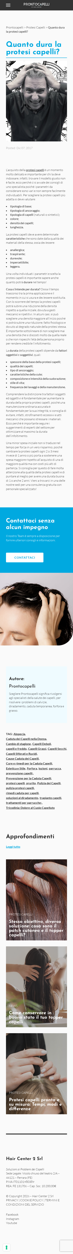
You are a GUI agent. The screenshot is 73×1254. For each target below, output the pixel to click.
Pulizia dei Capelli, (49, 783)
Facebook (12, 1214)
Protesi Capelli (35, 27)
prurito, (31, 783)
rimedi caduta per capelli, (22, 793)
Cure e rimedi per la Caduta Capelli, (29, 763)
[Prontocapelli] (36, 5)
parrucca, (55, 768)
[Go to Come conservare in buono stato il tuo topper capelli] (36, 986)
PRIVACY (12, 1200)
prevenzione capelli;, (20, 773)
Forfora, (32, 768)
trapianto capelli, (51, 798)
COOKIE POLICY (31, 1200)
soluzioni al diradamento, (22, 798)
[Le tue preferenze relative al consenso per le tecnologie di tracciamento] (6, 1247)
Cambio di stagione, (19, 744)
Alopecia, (19, 734)
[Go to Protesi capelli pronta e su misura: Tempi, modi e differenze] (36, 1073)
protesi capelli (35, 170)
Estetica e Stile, (16, 768)
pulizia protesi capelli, (20, 788)
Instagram (12, 1218)
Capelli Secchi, (57, 748)
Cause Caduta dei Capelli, (22, 758)
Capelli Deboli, (42, 744)
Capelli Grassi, (37, 748)
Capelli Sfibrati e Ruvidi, (22, 753)
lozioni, (43, 768)
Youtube (11, 1223)
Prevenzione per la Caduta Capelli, (29, 778)
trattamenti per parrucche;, (24, 802)
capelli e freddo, (16, 748)
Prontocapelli (14, 27)
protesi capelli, (15, 783)
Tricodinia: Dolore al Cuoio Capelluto (30, 807)
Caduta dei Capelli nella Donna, (26, 738)
